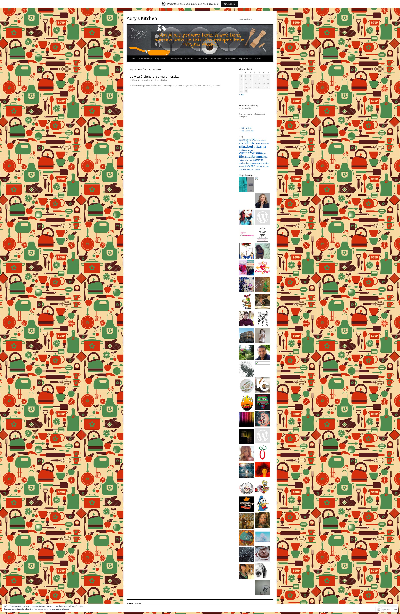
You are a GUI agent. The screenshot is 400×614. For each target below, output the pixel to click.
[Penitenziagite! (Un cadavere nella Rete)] (262, 285)
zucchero (257, 170)
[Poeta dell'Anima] (262, 353)
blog (255, 139)
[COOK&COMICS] (262, 487)
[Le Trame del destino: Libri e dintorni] (246, 285)
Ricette (258, 59)
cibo (249, 142)
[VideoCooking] (262, 385)
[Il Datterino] (262, 453)
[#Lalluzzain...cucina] (262, 201)
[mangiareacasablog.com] (246, 504)
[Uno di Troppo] (246, 555)
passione (258, 160)
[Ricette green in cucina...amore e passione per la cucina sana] (262, 588)
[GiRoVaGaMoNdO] (262, 402)
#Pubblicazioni (145, 59)
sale (268, 167)
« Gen (241, 94)
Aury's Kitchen (142, 18)
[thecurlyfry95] (262, 251)
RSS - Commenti (248, 131)
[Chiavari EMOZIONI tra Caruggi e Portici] (246, 185)
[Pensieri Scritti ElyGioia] (246, 268)
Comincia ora (229, 4)
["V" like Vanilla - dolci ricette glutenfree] (262, 554)
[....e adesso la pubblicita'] (246, 471)
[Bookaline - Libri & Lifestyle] (262, 336)
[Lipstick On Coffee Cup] (246, 234)
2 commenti (216, 86)
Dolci (264, 154)
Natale (241, 160)
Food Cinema (216, 59)
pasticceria (243, 163)
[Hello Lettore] (246, 302)
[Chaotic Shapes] (246, 319)
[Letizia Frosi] (262, 369)
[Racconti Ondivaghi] (262, 537)
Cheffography (176, 59)
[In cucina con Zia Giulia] (246, 488)
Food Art (189, 59)
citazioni (178, 86)
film (195, 86)
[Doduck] (262, 504)
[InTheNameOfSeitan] (262, 319)
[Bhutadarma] (246, 538)
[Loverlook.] (262, 268)
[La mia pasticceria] (262, 436)
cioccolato (265, 144)
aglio (241, 140)
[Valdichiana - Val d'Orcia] (262, 218)
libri (253, 156)
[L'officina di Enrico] (262, 302)
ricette (250, 166)
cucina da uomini (246, 150)
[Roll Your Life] (262, 470)
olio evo (248, 160)
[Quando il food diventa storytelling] (246, 218)
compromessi (188, 86)
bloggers (262, 140)
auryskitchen (162, 80)
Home (132, 59)
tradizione (244, 169)
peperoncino (263, 163)
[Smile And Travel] (246, 572)
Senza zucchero (204, 86)
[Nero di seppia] (262, 234)
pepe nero (252, 163)
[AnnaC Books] (246, 251)
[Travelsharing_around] (246, 336)
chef (242, 143)
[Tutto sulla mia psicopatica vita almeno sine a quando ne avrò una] (262, 520)
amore (247, 139)
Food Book (202, 59)
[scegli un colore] (246, 420)
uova (251, 169)
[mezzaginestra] (262, 419)
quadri (241, 167)
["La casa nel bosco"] (246, 353)
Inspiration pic (245, 59)
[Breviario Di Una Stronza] (246, 454)
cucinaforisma (250, 153)
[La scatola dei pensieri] (246, 437)
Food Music (230, 59)
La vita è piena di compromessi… (154, 76)
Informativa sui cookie (60, 609)
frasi (247, 157)
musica (262, 157)
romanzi (261, 166)
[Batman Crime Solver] (246, 369)
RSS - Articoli (246, 128)
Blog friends (160, 59)
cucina (259, 146)
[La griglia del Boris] (246, 403)
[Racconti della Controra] (246, 386)
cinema (257, 143)
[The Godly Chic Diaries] (262, 184)
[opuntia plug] (246, 521)
